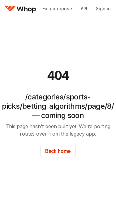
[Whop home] (20, 8)
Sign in (103, 8)
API (84, 8)
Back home (58, 151)
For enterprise (57, 8)
